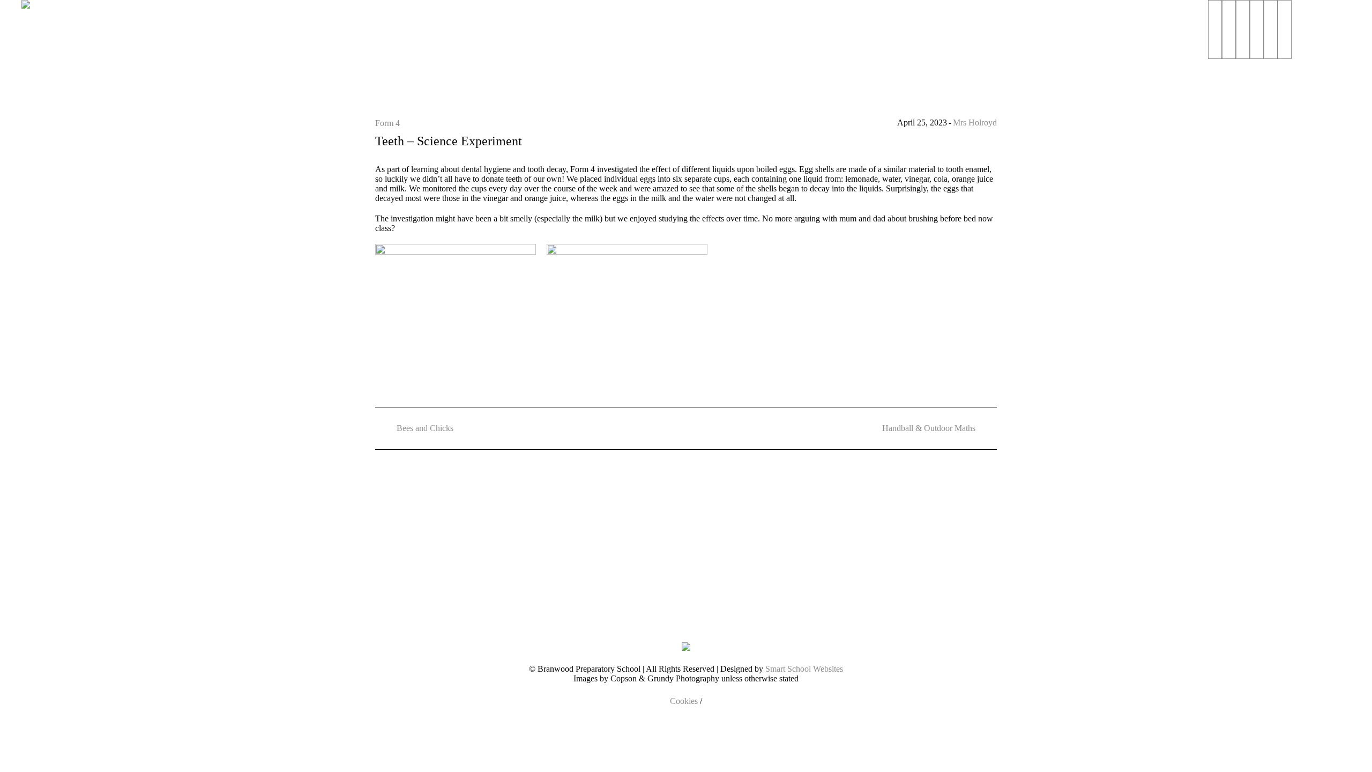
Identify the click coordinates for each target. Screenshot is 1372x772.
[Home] (1215, 29)
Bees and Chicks (425, 428)
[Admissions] (1229, 29)
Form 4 (387, 123)
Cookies (684, 701)
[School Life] (1243, 29)
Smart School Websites (804, 668)
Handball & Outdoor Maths (928, 428)
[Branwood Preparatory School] (686, 646)
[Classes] (1257, 29)
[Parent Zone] (1271, 29)
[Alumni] (1285, 29)
